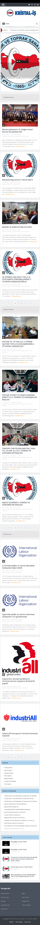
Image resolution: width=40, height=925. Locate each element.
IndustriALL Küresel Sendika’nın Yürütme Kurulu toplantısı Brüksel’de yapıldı (18, 681)
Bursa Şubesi (8, 776)
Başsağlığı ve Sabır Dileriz (19, 842)
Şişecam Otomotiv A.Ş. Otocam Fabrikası (15, 804)
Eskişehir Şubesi (8, 773)
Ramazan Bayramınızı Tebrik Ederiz (17, 180)
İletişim (11, 922)
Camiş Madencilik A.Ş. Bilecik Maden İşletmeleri (17, 809)
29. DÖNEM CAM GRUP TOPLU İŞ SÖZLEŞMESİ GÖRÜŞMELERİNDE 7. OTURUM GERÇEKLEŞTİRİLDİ (17, 279)
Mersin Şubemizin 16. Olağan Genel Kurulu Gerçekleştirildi (17, 130)
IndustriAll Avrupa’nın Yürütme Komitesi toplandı (20, 734)
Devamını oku (20, 146)
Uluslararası (19, 572)
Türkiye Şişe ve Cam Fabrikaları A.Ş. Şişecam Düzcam (19, 798)
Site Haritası (19, 922)
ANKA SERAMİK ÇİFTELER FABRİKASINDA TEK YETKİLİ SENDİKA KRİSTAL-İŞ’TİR (23, 875)
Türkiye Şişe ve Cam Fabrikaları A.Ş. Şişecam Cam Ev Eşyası (20, 801)
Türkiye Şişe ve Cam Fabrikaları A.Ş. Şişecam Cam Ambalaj (20, 796)
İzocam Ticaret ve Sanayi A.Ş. (12, 815)
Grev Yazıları (25, 897)
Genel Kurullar (11, 136)
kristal (7, 134)
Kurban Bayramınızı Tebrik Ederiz (22, 867)
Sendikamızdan (24, 136)
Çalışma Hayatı (11, 350)
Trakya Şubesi (8, 767)
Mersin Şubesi (8, 770)
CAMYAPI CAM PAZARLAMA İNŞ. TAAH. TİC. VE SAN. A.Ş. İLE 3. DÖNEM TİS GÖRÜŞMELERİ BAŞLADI (18, 450)
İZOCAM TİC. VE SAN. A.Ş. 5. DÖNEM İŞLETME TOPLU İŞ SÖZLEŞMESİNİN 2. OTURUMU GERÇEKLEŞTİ (18, 343)
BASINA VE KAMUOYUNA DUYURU (17, 227)
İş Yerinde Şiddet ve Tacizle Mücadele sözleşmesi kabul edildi (18, 566)
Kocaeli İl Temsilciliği (10, 781)
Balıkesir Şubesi (8, 778)
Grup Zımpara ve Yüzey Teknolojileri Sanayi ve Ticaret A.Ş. (20, 826)
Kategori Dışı (25, 901)
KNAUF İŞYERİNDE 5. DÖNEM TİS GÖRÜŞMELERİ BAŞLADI (16, 503)
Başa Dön (28, 922)
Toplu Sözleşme (25, 231)
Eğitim (23, 893)
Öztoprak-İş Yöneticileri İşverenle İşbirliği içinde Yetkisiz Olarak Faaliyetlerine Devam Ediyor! (24, 859)
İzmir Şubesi (7, 784)
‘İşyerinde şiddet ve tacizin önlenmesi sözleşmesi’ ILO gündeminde (18, 615)
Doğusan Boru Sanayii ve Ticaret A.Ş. (14, 817)
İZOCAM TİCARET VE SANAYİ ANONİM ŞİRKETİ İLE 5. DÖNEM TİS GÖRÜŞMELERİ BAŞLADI (19, 397)
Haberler (17, 136)
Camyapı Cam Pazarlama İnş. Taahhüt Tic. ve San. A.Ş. (19, 820)
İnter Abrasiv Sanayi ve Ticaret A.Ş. (14, 823)
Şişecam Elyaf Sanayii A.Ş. (11, 807)
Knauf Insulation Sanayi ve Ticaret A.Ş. (15, 812)
